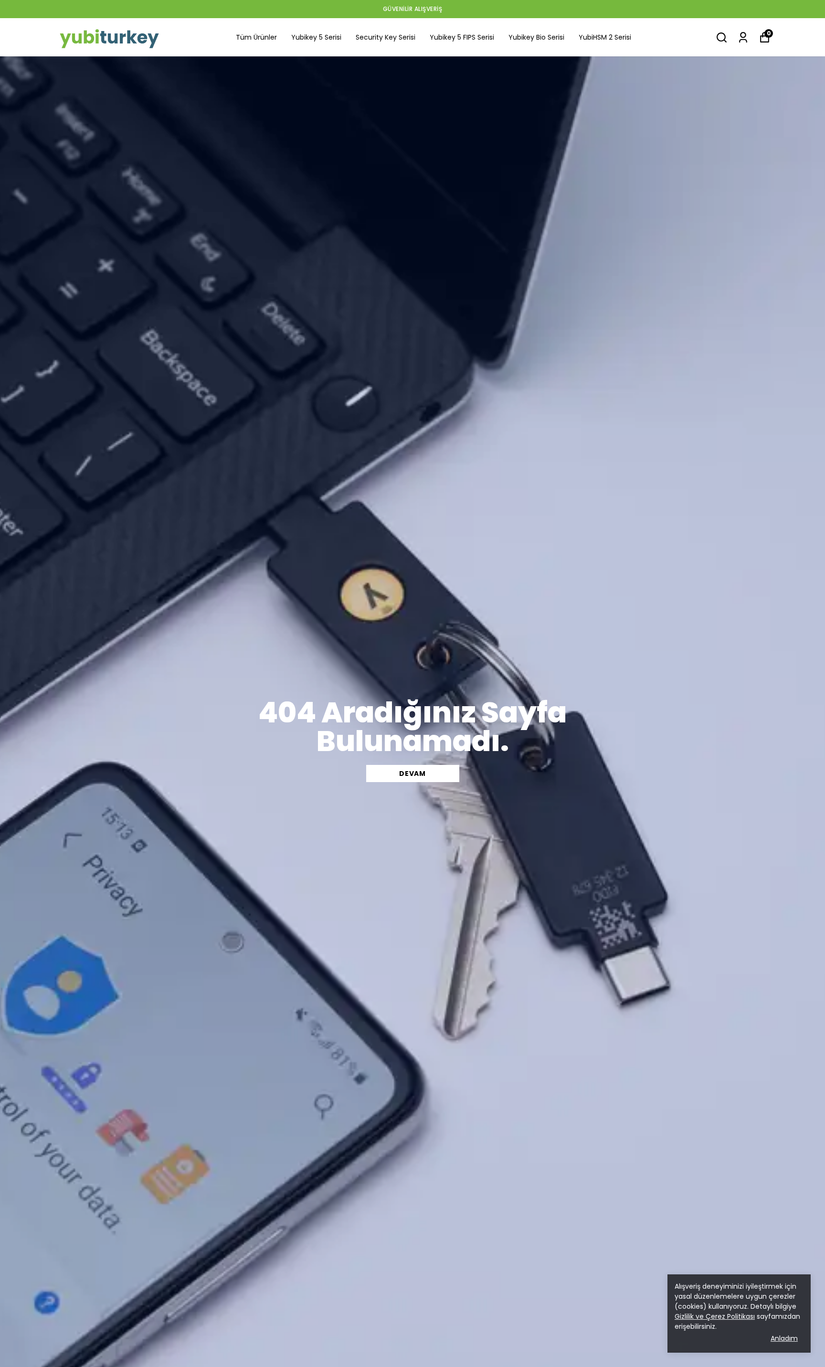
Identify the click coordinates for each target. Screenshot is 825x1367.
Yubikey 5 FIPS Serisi (462, 37)
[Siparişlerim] (743, 37)
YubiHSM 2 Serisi (605, 37)
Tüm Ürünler (256, 37)
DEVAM (412, 773)
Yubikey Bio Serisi (536, 37)
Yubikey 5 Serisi (316, 37)
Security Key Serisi (385, 37)
